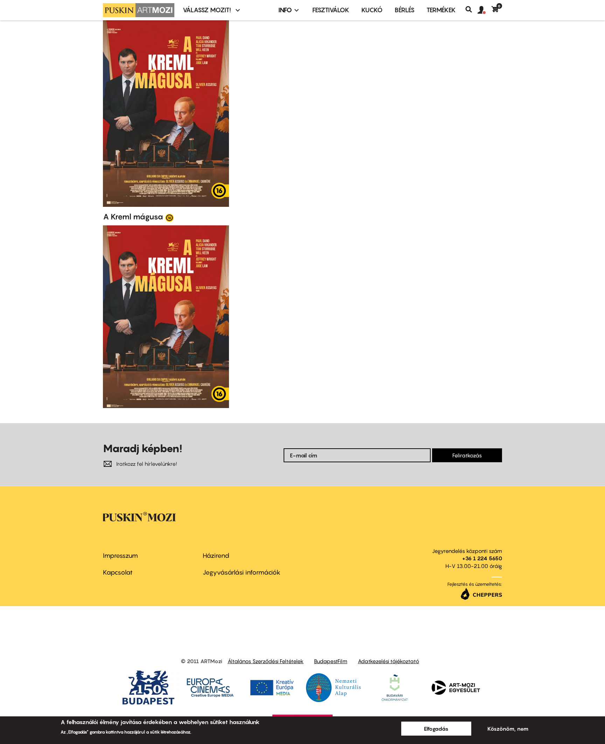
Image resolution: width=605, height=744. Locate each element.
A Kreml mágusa (133, 216)
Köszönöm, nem (507, 728)
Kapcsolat (118, 572)
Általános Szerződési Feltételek (266, 661)
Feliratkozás (467, 455)
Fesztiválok (330, 10)
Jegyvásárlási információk (241, 572)
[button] (485, 10)
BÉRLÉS (405, 10)
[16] (169, 217)
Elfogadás (436, 728)
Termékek (441, 10)
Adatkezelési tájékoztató (388, 661)
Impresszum (120, 555)
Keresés (471, 9)
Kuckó (372, 10)
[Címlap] (138, 10)
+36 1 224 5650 (482, 558)
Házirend (216, 555)
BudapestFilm (330, 661)
